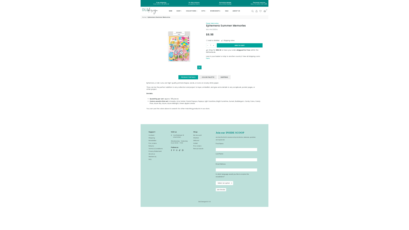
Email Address (221, 164)
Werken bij (152, 157)
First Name (219, 143)
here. (208, 58)
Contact (151, 135)
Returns (151, 146)
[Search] (253, 11)
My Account (197, 135)
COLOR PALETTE (208, 77)
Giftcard (196, 140)
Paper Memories (212, 23)
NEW (170, 11)
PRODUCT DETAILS (188, 77)
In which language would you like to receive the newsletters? (232, 175)
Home (144, 17)
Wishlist (196, 138)
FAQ (150, 159)
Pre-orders (153, 143)
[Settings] (256, 11)
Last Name (219, 154)
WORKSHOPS (215, 11)
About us (236, 11)
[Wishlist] (260, 11)
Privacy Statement (155, 151)
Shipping (152, 138)
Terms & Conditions (156, 149)
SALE (226, 11)
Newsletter (152, 140)
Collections (191, 11)
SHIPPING (224, 77)
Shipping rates (228, 41)
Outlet (195, 143)
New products (198, 149)
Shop (178, 11)
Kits (203, 11)
